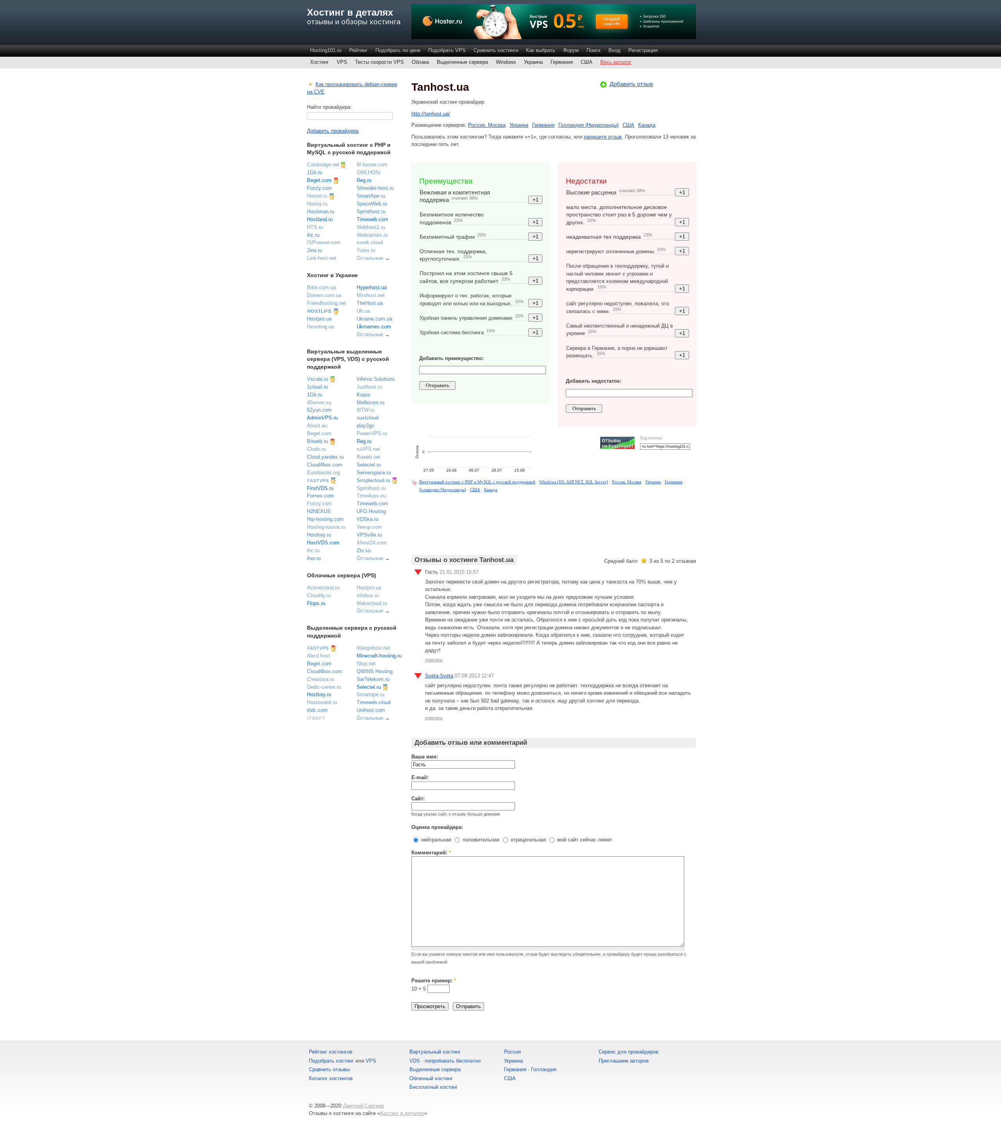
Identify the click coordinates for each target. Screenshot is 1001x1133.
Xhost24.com (372, 543)
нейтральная (435, 840)
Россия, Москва (487, 125)
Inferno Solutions (376, 379)
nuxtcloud (368, 418)
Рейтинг (358, 50)
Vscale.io (317, 379)
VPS (342, 62)
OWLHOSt (368, 172)
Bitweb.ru (317, 441)
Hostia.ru (317, 204)
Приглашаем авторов (624, 1061)
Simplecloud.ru (373, 480)
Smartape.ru (370, 694)
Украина (533, 62)
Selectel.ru (369, 465)
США (586, 62)
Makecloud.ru (372, 603)
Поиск (594, 50)
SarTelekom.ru (373, 679)
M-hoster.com (372, 165)
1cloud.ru (317, 387)
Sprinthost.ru (371, 211)
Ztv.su (364, 550)
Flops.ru (316, 603)
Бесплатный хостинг (433, 1087)
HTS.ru (315, 227)
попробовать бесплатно (453, 1061)
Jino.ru (314, 250)
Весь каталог (615, 62)
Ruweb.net (368, 457)
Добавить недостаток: (593, 381)
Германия (562, 62)
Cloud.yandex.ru (325, 457)
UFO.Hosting (371, 511)
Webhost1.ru (371, 227)
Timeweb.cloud (374, 702)
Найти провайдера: (329, 107)
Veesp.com (369, 527)
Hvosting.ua (320, 327)
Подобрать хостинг (331, 1061)
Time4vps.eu (371, 496)
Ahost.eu (317, 426)
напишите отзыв (603, 137)
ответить (434, 659)
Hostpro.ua (319, 319)
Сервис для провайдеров (628, 1052)
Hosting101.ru (325, 50)
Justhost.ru (369, 387)
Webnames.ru (372, 235)
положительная (480, 840)
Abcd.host (318, 656)
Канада (646, 125)
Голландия (543, 1069)
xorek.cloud (370, 242)
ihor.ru (314, 558)
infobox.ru (368, 595)
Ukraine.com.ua (374, 319)
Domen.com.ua (324, 295)
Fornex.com (320, 496)
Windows (506, 62)
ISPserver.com (324, 242)
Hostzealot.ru (322, 702)
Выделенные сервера (462, 62)
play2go (365, 426)
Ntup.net (366, 663)
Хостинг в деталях (350, 12)
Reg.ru (364, 180)
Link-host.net (321, 258)
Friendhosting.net (326, 303)
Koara (363, 395)
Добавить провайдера (333, 131)
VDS (414, 1061)
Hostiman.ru (320, 211)
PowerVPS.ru (372, 433)
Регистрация (643, 50)
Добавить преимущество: (451, 358)
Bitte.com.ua (321, 287)
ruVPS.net (368, 449)
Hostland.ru (320, 219)
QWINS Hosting (375, 671)
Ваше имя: (424, 757)
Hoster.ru (317, 196)
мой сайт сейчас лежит (584, 840)
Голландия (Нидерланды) (588, 125)
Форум (571, 50)
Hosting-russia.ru (326, 527)
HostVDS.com (323, 543)
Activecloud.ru (323, 588)
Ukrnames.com (374, 327)
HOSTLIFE (319, 311)
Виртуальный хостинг (435, 1052)
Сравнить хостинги (496, 50)
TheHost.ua (370, 303)
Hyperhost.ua (372, 287)
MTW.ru (365, 410)
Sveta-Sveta (439, 676)
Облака (420, 62)
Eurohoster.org (323, 473)
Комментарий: (431, 853)
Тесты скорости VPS (379, 62)
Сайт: (418, 799)
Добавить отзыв (631, 84)
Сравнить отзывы (329, 1069)
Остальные (370, 258)
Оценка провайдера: (437, 827)
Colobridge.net (323, 165)
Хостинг (319, 62)
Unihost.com (371, 710)
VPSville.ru (369, 535)
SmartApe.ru (371, 196)
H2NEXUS (319, 511)
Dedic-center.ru (324, 687)
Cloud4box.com (324, 465)
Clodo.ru (316, 449)
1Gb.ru (314, 172)
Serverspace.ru (374, 473)
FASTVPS (318, 480)
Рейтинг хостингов (330, 1052)
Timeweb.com (372, 219)
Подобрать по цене (397, 50)
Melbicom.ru (370, 402)
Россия (512, 1052)
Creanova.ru (320, 679)
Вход (614, 50)
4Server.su (319, 402)
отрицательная (527, 840)
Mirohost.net (371, 295)
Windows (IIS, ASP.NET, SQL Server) (573, 481)
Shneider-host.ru (375, 188)
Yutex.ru (366, 250)
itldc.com (317, 710)
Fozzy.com (319, 188)
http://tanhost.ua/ (430, 114)
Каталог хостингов (331, 1078)
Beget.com (319, 180)
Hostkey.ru (319, 535)
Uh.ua (363, 311)
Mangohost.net (373, 648)
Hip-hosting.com (325, 519)
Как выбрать (540, 50)
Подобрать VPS (447, 50)
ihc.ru (313, 235)
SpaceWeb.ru (372, 204)
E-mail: (420, 777)
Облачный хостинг (431, 1078)
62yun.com (319, 410)
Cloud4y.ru (319, 595)
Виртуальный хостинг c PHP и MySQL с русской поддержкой (477, 481)
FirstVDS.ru (320, 488)
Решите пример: (433, 980)
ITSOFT (316, 718)
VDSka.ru (368, 519)
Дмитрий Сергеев (363, 1106)
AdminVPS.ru (322, 418)
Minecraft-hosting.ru (379, 656)
